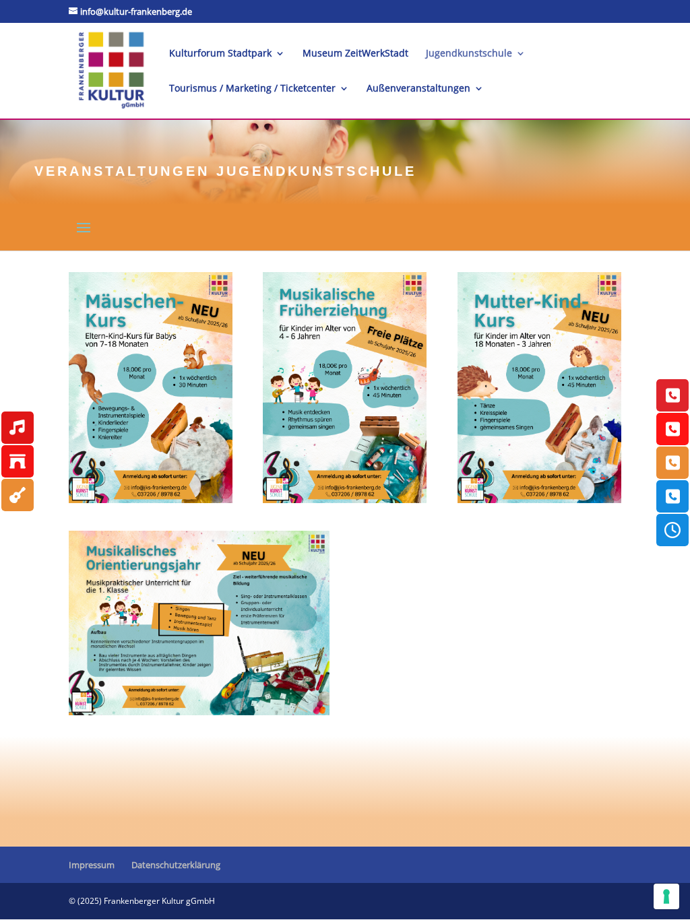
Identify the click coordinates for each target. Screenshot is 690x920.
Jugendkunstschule (469, 53)
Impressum (92, 865)
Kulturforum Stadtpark (220, 53)
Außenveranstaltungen (418, 89)
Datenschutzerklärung (175, 865)
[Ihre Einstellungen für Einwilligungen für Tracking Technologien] (666, 896)
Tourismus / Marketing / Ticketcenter (252, 89)
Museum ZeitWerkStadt (355, 53)
